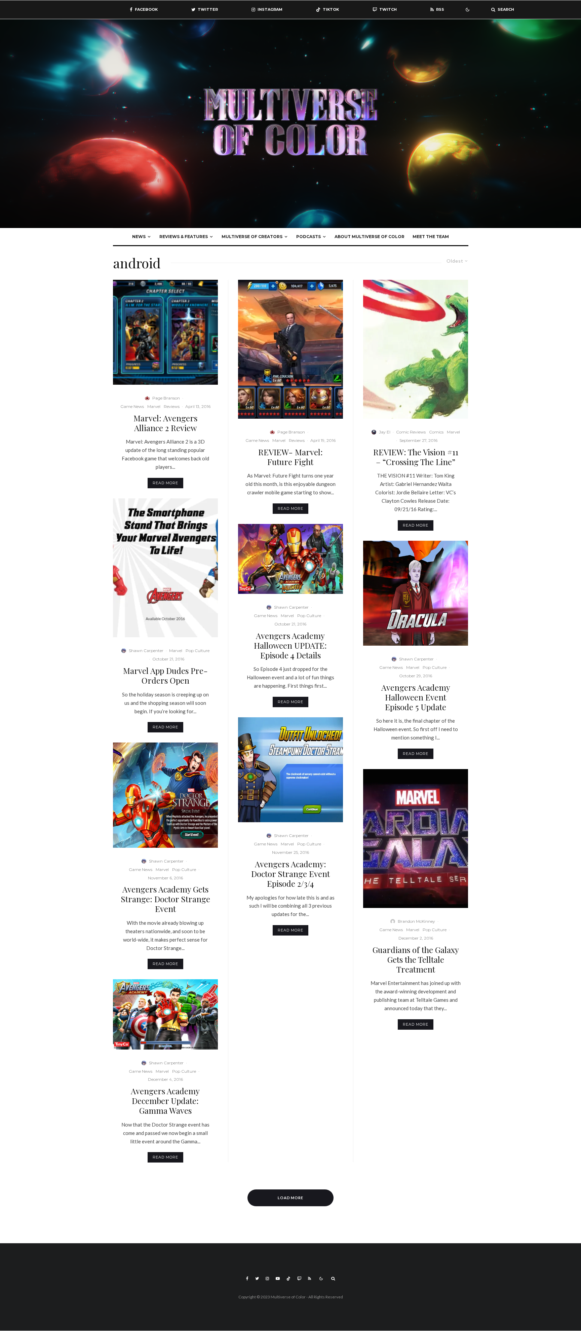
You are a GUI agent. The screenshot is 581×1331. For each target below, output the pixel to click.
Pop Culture (197, 650)
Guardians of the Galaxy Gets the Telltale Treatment (416, 959)
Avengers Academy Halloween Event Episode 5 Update (415, 697)
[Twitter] (257, 1279)
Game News (132, 406)
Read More (165, 483)
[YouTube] (277, 1279)
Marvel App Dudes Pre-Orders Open (165, 675)
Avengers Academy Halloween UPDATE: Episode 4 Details (290, 645)
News (139, 236)
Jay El (384, 431)
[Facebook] (247, 1279)
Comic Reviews (411, 431)
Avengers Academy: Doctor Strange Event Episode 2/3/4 (290, 873)
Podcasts (308, 236)
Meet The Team (431, 236)
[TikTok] (288, 1279)
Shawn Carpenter (146, 650)
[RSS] (309, 1279)
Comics (436, 431)
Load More (291, 1197)
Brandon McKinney (416, 921)
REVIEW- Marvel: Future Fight (290, 457)
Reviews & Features (183, 236)
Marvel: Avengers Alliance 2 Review (165, 423)
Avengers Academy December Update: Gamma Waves (165, 1100)
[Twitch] (299, 1279)
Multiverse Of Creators (252, 236)
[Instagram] (267, 1279)
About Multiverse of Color (369, 236)
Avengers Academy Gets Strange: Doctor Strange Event (165, 898)
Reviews (172, 406)
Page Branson (166, 398)
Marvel (153, 406)
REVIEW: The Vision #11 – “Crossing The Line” (415, 457)
